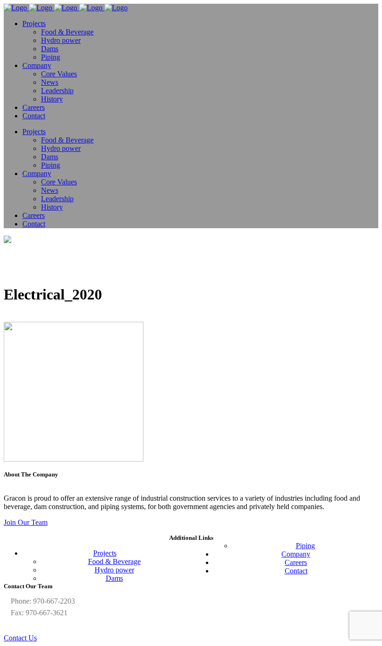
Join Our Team (26, 522)
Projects (104, 553)
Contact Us (20, 638)
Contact (296, 571)
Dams (114, 578)
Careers (296, 562)
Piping (305, 546)
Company (295, 554)
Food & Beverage (114, 561)
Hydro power (114, 570)
